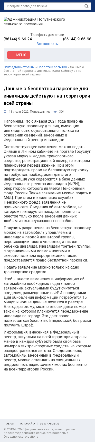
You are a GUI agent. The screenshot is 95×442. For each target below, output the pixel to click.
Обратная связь (49, 424)
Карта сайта (27, 424)
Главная (9, 424)
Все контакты (47, 44)
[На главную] (40, 24)
